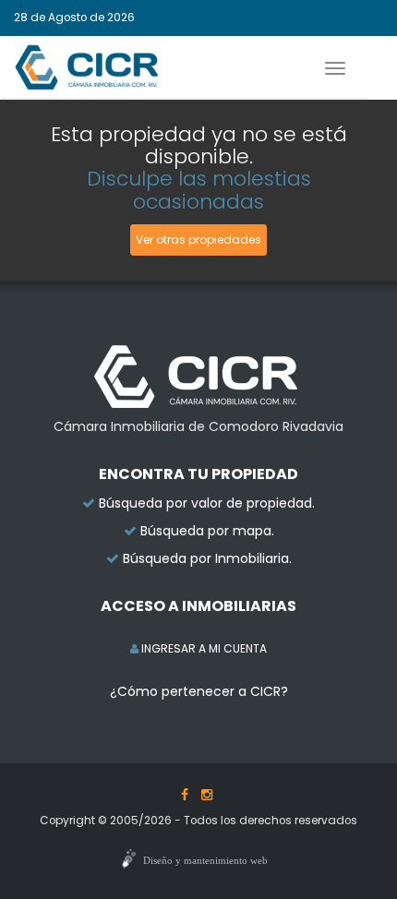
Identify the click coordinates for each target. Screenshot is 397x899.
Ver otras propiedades (198, 239)
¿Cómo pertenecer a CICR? (199, 691)
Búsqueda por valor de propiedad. (207, 503)
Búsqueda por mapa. (207, 530)
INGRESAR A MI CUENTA (202, 648)
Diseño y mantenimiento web (205, 860)
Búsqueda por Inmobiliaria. (207, 558)
